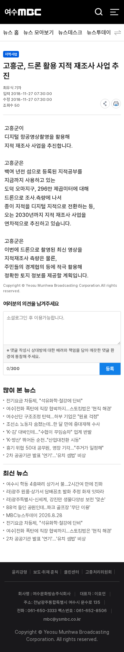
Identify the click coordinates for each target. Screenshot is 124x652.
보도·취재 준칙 (45, 572)
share (105, 103)
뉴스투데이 (99, 32)
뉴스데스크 (70, 32)
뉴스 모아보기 (38, 32)
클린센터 (71, 572)
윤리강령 (19, 572)
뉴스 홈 (11, 32)
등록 (110, 368)
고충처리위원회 (98, 572)
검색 (97, 12)
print (116, 103)
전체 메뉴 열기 (114, 11)
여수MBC (23, 12)
